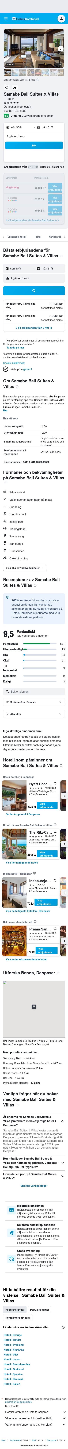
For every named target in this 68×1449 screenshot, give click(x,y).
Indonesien (15, 1440)
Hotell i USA (11, 1354)
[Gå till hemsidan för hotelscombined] (25, 18)
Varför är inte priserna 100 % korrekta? (28, 1424)
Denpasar (51, 1440)
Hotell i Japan (12, 1359)
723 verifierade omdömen (38, 116)
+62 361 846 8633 (15, 111)
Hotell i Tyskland (14, 1344)
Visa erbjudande (46, 805)
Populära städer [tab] (39, 1309)
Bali (34, 1440)
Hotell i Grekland (14, 1369)
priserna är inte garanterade (18, 1401)
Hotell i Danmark (13, 1379)
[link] (23, 814)
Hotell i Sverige (13, 1335)
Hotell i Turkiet (12, 1340)
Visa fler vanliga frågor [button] (34, 1185)
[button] (6, 19)
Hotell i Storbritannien (17, 1364)
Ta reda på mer (15, 347)
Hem (3, 1440)
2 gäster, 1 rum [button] (16, 136)
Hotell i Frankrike (14, 1349)
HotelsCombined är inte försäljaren (26, 1412)
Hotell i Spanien (13, 1374)
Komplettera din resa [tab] (17, 1317)
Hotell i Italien (12, 1384)
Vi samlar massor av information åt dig (28, 1418)
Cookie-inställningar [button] (14, 363)
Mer (5, 410)
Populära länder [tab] (14, 1309)
